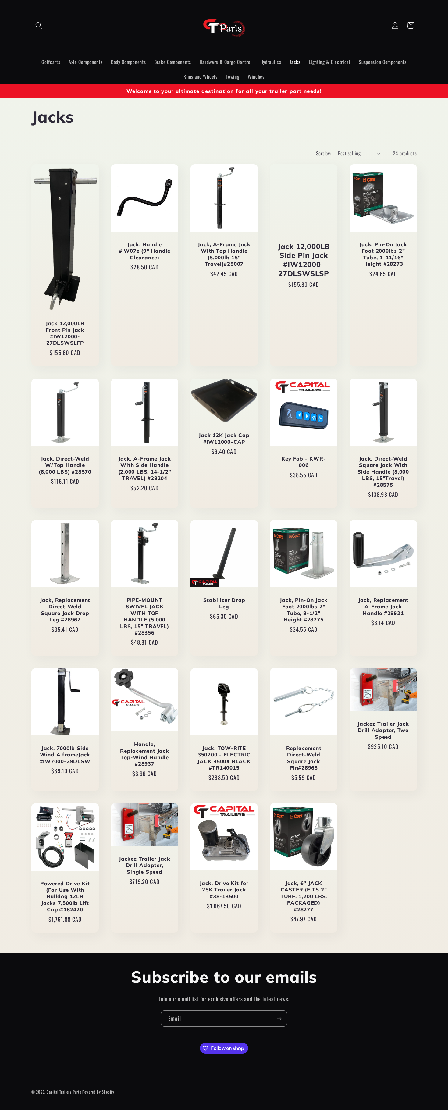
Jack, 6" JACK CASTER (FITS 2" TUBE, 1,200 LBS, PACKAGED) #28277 (303, 896)
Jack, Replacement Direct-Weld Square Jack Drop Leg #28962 (65, 610)
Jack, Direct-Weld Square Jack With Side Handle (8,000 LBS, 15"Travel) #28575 (383, 471)
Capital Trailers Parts (64, 1092)
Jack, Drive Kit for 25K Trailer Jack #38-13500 (224, 889)
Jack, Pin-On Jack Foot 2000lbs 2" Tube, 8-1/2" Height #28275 (303, 610)
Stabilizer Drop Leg (224, 603)
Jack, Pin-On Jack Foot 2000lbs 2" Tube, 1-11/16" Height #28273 (383, 254)
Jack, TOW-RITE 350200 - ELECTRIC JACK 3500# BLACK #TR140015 (224, 758)
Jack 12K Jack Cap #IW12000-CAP (224, 438)
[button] (39, 25)
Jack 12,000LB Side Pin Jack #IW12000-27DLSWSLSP (303, 260)
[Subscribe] (279, 1018)
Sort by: (323, 153)
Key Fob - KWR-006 (303, 461)
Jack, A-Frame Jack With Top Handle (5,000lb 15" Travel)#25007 (223, 254)
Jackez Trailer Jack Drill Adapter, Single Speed (144, 865)
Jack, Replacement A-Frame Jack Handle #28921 (383, 606)
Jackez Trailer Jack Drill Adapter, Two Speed (383, 730)
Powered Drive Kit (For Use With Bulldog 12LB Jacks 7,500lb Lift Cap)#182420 (65, 896)
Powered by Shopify (98, 1092)
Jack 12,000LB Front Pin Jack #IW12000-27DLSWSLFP (64, 333)
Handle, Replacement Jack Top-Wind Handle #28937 (144, 754)
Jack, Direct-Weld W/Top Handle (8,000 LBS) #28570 (64, 465)
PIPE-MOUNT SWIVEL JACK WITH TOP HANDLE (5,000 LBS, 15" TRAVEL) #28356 (144, 616)
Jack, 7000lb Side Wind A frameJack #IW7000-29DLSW (65, 754)
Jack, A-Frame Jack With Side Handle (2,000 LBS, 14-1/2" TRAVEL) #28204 (144, 468)
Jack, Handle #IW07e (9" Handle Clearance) (144, 251)
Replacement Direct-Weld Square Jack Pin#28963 (303, 758)
